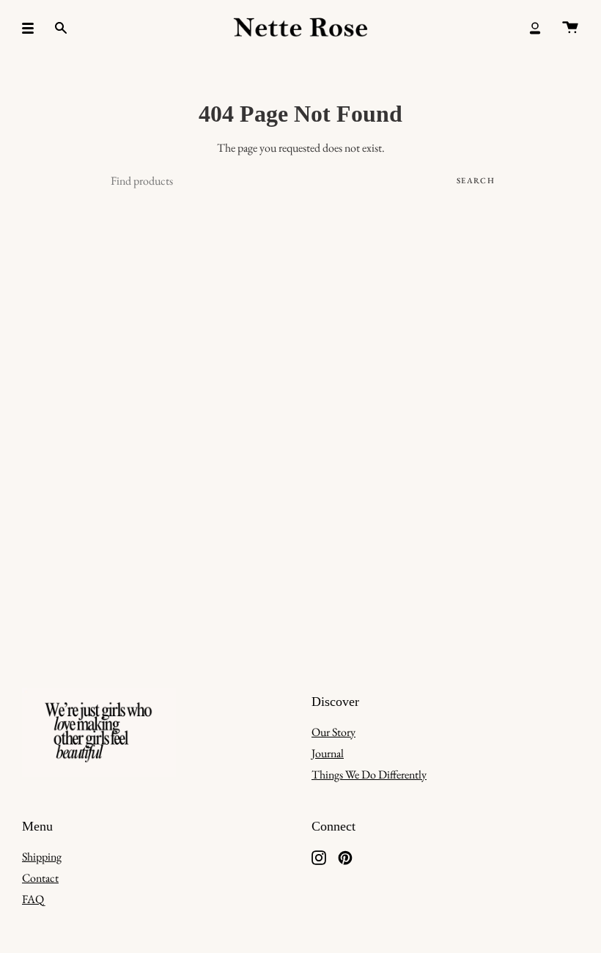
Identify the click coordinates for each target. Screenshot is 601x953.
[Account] (535, 28)
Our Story (333, 732)
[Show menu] (33, 28)
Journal (327, 753)
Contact (40, 878)
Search (476, 180)
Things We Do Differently (369, 774)
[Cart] (570, 28)
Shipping (42, 856)
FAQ (33, 899)
